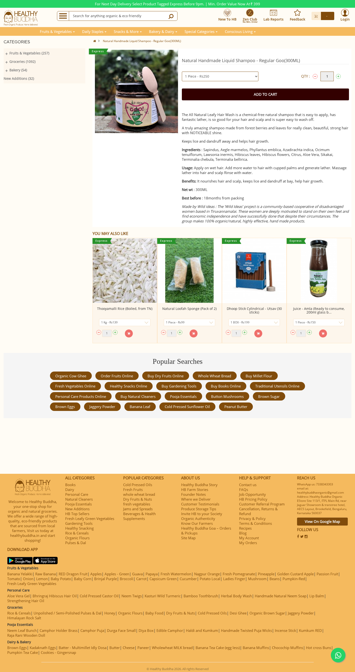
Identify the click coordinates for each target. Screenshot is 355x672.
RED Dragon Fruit (73, 573)
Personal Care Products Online (80, 396)
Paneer (143, 647)
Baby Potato (61, 578)
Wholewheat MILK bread (172, 647)
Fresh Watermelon (176, 573)
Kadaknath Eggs (43, 647)
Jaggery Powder (102, 406)
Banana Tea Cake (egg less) (218, 647)
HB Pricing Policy (253, 499)
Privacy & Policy (252, 518)
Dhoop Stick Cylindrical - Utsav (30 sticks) (254, 310)
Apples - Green (117, 573)
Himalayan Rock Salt (24, 617)
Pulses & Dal (75, 542)
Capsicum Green (163, 578)
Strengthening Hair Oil (25, 600)
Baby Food (154, 613)
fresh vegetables (136, 504)
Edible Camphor (169, 630)
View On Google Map (322, 521)
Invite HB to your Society (201, 513)
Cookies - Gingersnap (58, 652)
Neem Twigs (131, 595)
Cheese (129, 647)
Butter (114, 647)
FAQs (243, 489)
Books (70, 484)
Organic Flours (77, 537)
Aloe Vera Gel (18, 595)
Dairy (69, 489)
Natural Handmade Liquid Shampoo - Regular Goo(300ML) (142, 41)
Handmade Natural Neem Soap (280, 595)
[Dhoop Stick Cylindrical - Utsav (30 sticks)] (254, 270)
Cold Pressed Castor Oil (99, 595)
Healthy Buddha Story (199, 484)
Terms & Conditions (255, 523)
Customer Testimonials (200, 504)
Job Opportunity (252, 494)
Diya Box (146, 630)
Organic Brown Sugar (267, 613)
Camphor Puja (92, 630)
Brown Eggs (65, 406)
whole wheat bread (214, 375)
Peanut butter (235, 406)
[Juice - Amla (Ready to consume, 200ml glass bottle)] (319, 270)
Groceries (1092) (22, 61)
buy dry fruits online (166, 375)
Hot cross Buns (318, 647)
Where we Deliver (196, 499)
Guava (137, 573)
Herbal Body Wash (236, 595)
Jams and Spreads (138, 508)
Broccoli (126, 578)
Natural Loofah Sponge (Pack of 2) (189, 308)
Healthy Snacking (79, 528)
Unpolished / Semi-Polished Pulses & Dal (67, 613)
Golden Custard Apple (295, 573)
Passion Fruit (327, 573)
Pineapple (266, 573)
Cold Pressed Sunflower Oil (187, 406)
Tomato (13, 578)
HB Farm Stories (194, 489)
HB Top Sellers (77, 513)
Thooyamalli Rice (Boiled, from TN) (124, 308)
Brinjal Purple (105, 578)
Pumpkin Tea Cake (22, 652)
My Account (249, 537)
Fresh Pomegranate (239, 573)
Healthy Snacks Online (128, 386)
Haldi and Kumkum (202, 630)
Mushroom (257, 578)
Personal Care (76, 494)
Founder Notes (193, 494)
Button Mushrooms (227, 396)
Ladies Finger (234, 578)
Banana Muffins (256, 647)
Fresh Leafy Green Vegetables (89, 518)
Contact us (247, 484)
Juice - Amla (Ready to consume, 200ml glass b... (319, 310)
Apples (96, 573)
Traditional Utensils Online (277, 386)
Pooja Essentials (183, 396)
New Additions (77, 508)
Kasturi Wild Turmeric (163, 595)
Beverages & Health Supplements (139, 516)
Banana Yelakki (19, 573)
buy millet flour (259, 375)
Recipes (245, 528)
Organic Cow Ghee (70, 375)
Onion (28, 578)
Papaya (152, 573)
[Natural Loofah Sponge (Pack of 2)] (189, 270)
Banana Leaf (140, 406)
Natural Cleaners (79, 499)
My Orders (248, 542)
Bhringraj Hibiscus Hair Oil (55, 595)
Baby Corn (82, 578)
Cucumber (188, 578)
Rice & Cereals (77, 533)
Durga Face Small (121, 630)
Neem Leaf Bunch (22, 630)
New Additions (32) (19, 78)
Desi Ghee (238, 613)
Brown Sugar (269, 396)
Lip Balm (316, 595)
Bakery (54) (18, 70)
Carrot (141, 578)
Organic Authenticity (198, 518)
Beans (275, 578)
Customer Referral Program (262, 504)
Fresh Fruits (133, 489)
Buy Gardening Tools (179, 386)
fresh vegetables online (75, 386)
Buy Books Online (226, 386)
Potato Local (210, 578)
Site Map (188, 537)
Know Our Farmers (197, 523)
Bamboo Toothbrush (201, 595)
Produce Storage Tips (198, 508)
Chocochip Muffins (287, 647)
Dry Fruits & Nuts (137, 499)
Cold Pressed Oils (137, 484)
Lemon (42, 578)
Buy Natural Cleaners (138, 396)
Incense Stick (285, 630)
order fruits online (117, 375)
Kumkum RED (310, 630)
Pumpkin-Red (294, 578)
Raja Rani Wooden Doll (26, 635)
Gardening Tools (78, 523)
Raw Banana (45, 573)
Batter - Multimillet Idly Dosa (82, 647)
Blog (243, 533)
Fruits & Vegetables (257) (29, 53)
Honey (109, 613)
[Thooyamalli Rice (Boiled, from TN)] (125, 270)
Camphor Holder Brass (59, 630)
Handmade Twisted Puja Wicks (246, 630)
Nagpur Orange (207, 573)
